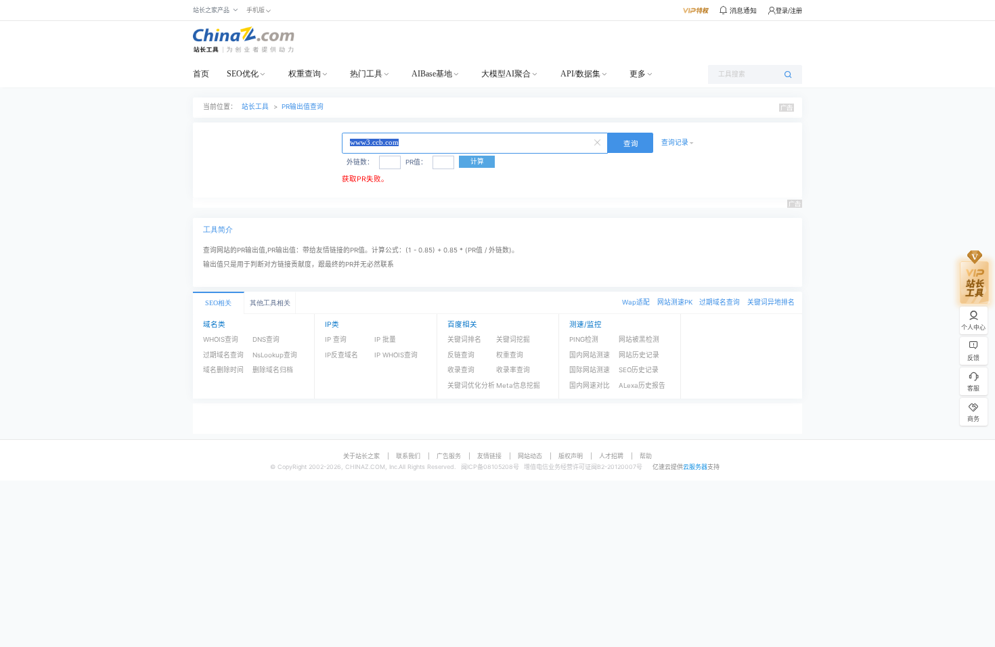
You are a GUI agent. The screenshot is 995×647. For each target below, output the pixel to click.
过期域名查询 (719, 302)
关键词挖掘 (513, 339)
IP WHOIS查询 (396, 355)
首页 (201, 74)
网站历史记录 (639, 355)
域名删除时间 (223, 370)
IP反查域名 (341, 355)
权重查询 (304, 74)
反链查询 (460, 355)
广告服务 (449, 456)
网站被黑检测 (639, 339)
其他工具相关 (270, 303)
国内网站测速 (589, 355)
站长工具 (255, 106)
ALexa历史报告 (642, 385)
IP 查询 (336, 339)
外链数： (360, 162)
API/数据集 (580, 74)
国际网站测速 (589, 370)
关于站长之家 (361, 456)
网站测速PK (674, 302)
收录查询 (460, 370)
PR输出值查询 (303, 106)
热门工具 (366, 74)
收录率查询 (513, 370)
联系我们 (408, 456)
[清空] (599, 141)
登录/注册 (789, 10)
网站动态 (530, 456)
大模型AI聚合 (506, 74)
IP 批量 (385, 339)
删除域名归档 (272, 370)
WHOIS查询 (220, 339)
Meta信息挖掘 (518, 385)
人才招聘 (611, 456)
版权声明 (570, 456)
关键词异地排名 (771, 302)
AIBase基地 (432, 74)
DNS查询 (266, 339)
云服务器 (695, 466)
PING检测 (583, 339)
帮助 (646, 456)
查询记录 (674, 142)
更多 (637, 74)
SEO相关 (218, 303)
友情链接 (489, 456)
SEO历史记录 (639, 370)
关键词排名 (464, 339)
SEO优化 (243, 74)
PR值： (416, 162)
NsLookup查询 (274, 355)
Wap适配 (636, 302)
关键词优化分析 (471, 385)
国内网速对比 (589, 385)
